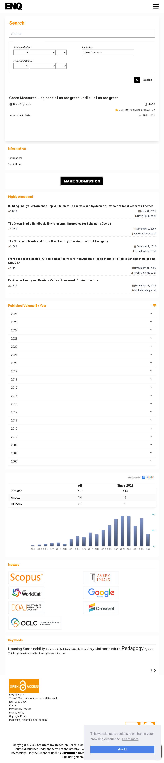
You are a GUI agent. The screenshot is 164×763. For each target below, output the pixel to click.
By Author (87, 47)
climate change (98, 649)
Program (88, 653)
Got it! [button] (122, 749)
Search (147, 79)
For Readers (15, 157)
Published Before (23, 61)
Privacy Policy (16, 712)
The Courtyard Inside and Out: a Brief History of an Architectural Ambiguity (58, 241)
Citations (16, 491)
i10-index (16, 504)
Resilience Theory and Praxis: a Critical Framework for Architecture (53, 280)
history (116, 649)
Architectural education (44, 648)
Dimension (79, 649)
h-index (15, 497)
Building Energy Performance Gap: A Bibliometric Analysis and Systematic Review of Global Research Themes (80, 206)
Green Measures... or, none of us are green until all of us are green (64, 98)
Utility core (77, 653)
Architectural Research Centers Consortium (66, 745)
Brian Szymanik (22, 104)
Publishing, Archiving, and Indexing (28, 719)
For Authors (14, 164)
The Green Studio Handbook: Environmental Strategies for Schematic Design (59, 223)
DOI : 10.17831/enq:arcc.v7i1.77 (137, 109)
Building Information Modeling (53, 653)
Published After (22, 47)
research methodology (133, 653)
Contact (13, 705)
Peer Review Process (20, 709)
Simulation (22, 657)
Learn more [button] (130, 739)
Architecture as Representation (137, 649)
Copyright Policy (18, 716)
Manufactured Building (105, 653)
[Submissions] (82, 181)
